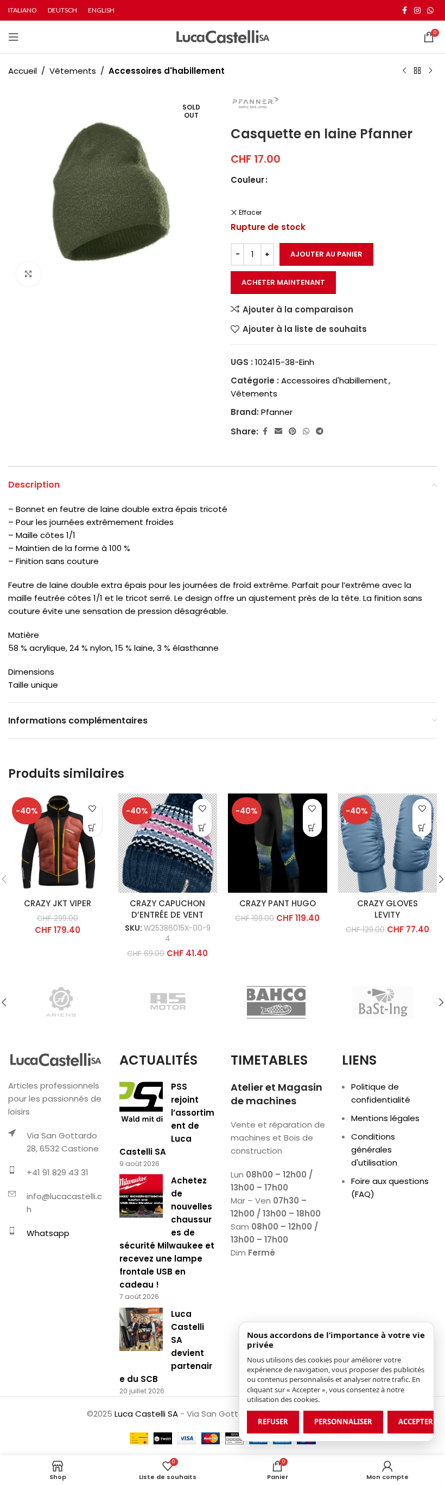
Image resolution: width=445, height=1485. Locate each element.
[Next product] (430, 71)
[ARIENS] (61, 1002)
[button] (202, 827)
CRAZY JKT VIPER (57, 903)
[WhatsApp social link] (430, 10)
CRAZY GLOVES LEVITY (387, 909)
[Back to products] (417, 71)
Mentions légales (385, 1118)
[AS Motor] (168, 1002)
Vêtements (72, 70)
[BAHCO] (276, 1002)
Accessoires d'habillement (167, 70)
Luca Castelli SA (146, 1413)
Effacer (250, 212)
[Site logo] (222, 36)
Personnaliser (343, 1421)
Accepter (415, 1421)
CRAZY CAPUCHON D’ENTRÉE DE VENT (167, 909)
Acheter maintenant (283, 282)
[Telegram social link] (320, 431)
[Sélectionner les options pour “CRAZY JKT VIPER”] (92, 827)
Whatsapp (48, 1233)
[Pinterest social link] (292, 431)
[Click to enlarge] (28, 274)
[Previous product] (404, 71)
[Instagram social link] (417, 10)
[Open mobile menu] (13, 37)
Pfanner (277, 412)
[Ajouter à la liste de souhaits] (92, 808)
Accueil (22, 70)
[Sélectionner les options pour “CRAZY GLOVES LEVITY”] (421, 827)
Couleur (247, 179)
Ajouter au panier (326, 254)
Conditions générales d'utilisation (374, 1149)
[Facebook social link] (404, 10)
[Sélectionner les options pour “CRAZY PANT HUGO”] (312, 827)
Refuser (273, 1421)
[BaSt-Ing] (382, 1002)
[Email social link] (278, 431)
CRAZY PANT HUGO (277, 903)
